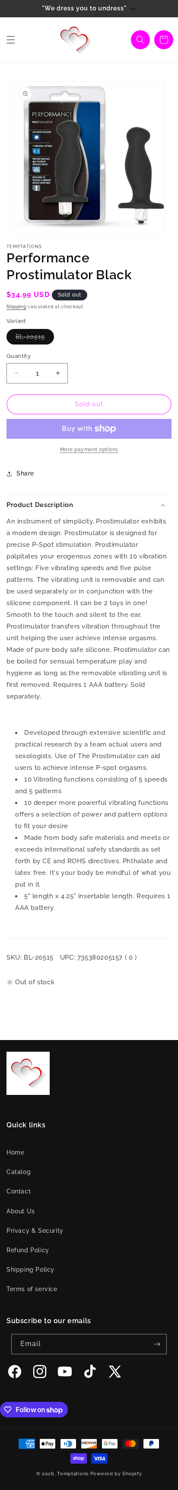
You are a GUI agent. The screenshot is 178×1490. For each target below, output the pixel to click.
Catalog (18, 1171)
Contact (18, 1191)
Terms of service (31, 1289)
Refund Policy (27, 1250)
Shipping (16, 306)
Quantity (18, 356)
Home (15, 1152)
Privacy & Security (35, 1230)
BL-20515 (35, 339)
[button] (10, 39)
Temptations (73, 1474)
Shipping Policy (30, 1269)
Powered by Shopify (116, 1474)
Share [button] (25, 473)
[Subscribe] (156, 1344)
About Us (20, 1211)
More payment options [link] (89, 450)
